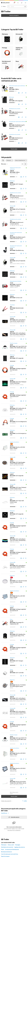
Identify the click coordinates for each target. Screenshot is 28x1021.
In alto (25, 801)
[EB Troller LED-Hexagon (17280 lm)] (14, 185)
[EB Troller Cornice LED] (14, 298)
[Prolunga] (7, 52)
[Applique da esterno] (21, 52)
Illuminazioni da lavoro (6, 852)
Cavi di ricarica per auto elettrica (9, 854)
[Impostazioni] (14, 3)
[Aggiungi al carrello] (26, 93)
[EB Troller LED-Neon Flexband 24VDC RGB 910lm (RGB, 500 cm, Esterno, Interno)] (14, 383)
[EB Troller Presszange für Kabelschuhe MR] (14, 623)
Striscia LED (12, 206)
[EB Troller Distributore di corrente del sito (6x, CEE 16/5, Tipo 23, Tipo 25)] (14, 113)
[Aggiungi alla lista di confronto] (19, 93)
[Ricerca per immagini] (25, 6)
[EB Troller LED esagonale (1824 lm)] (14, 476)
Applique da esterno (14, 442)
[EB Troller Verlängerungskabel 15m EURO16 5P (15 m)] (14, 610)
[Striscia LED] (21, 38)
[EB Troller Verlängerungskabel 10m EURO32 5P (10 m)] (14, 554)
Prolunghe (17, 845)
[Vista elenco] (25, 164)
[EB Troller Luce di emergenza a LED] (14, 434)
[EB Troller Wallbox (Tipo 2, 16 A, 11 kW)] (14, 89)
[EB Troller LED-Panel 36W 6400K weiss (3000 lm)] (14, 502)
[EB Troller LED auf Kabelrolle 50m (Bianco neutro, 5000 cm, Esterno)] (14, 262)
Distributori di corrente (7, 847)
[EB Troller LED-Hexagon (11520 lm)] (14, 662)
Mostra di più (14, 149)
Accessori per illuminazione (12, 849)
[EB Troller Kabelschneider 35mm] (14, 309)
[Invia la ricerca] (9, 6)
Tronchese (12, 304)
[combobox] (3, 160)
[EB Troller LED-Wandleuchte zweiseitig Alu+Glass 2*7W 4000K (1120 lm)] (14, 636)
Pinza (11, 619)
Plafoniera (12, 181)
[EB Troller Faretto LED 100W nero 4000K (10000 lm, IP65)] (14, 769)
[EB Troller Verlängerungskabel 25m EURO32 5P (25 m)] (14, 396)
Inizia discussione (15, 817)
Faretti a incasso (13, 343)
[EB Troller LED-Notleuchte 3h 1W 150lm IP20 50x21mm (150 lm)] (14, 410)
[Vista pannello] (22, 164)
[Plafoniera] (7, 38)
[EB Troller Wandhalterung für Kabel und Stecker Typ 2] (14, 125)
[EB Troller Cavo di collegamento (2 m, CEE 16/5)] (14, 422)
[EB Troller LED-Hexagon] (14, 274)
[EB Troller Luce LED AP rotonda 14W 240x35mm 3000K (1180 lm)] (14, 581)
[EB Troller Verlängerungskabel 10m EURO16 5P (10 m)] (14, 726)
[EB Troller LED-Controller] (14, 673)
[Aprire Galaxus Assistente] (22, 3)
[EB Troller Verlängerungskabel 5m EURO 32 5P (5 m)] (14, 649)
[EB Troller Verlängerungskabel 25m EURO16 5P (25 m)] (14, 527)
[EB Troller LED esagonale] (14, 101)
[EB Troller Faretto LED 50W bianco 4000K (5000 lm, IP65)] (14, 447)
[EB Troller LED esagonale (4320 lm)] (14, 515)
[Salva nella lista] (22, 93)
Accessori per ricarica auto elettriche (16, 233)
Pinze (2, 849)
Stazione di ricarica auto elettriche (15, 168)
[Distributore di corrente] (7, 66)
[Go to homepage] (5, 2)
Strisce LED (11, 845)
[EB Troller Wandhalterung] (14, 250)
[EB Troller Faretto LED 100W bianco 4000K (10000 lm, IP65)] (14, 753)
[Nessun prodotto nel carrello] (25, 3)
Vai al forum (4, 813)
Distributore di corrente (15, 192)
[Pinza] (21, 66)
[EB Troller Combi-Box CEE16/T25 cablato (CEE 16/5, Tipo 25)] (14, 286)
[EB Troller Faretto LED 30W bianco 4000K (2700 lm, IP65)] (14, 596)
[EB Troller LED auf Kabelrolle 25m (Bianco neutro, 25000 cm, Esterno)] (14, 210)
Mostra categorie (14, 15)
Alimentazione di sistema (15, 281)
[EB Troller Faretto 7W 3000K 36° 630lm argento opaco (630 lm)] (14, 685)
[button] (26, 86)
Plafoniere (4, 845)
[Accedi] (18, 2)
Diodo (11, 669)
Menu (4, 6)
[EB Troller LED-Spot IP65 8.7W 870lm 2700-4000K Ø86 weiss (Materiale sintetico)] (14, 739)
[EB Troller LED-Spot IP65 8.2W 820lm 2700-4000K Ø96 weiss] (14, 347)
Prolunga (12, 365)
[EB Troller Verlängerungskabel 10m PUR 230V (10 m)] (14, 370)
